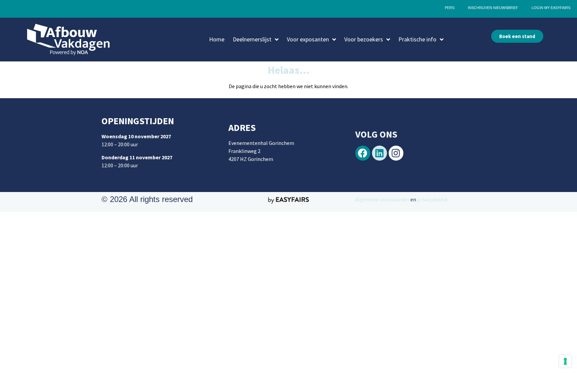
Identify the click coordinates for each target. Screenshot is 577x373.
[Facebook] (362, 153)
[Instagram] (396, 153)
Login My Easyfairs (551, 8)
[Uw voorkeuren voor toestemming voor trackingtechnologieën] (565, 361)
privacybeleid (431, 199)
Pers (449, 8)
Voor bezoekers (363, 39)
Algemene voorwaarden (382, 199)
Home (216, 39)
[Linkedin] (379, 153)
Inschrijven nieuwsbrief (493, 8)
